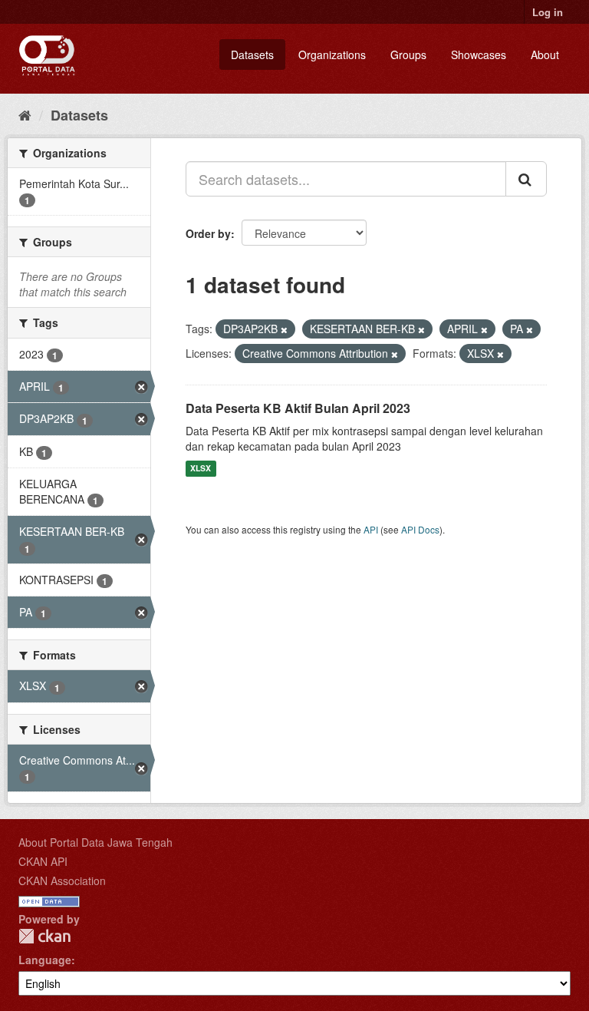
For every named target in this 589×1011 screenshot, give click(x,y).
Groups (408, 54)
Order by (208, 233)
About (545, 54)
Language (44, 959)
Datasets (252, 54)
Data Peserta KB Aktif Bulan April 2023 (298, 408)
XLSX (200, 468)
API (371, 529)
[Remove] (284, 329)
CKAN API (42, 861)
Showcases (478, 54)
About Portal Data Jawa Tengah (95, 842)
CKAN (44, 936)
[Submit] (526, 179)
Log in (547, 12)
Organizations (332, 54)
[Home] (24, 114)
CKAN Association (62, 880)
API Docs (420, 529)
